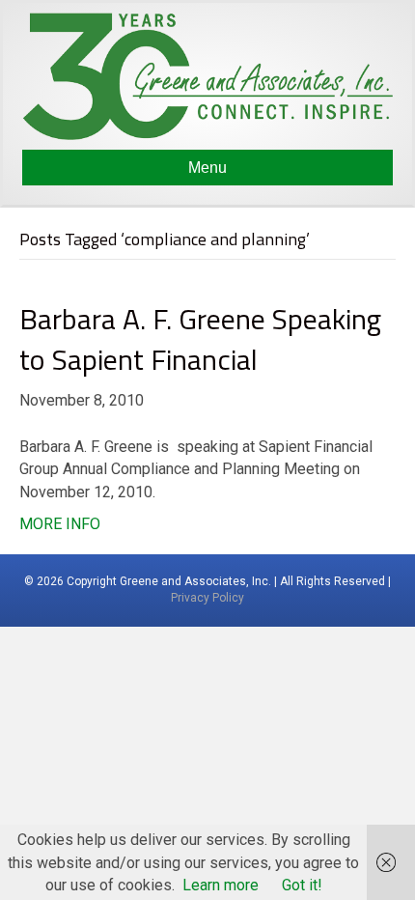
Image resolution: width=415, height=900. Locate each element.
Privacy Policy (207, 598)
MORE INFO (59, 524)
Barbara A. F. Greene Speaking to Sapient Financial (200, 338)
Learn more (220, 885)
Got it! (302, 885)
